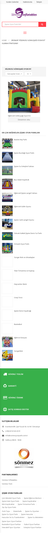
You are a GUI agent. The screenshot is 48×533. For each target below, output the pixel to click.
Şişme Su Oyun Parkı (10, 514)
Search (42, 24)
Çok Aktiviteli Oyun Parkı (11, 498)
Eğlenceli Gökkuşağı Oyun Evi (19, 116)
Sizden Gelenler (12, 2)
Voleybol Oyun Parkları (32, 527)
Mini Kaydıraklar (8, 504)
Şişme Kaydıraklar (29, 501)
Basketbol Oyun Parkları (11, 524)
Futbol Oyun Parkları (32, 524)
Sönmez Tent (7, 484)
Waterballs (17, 511)
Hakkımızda (27, 2)
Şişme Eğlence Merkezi (32, 498)
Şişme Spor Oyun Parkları (12, 521)
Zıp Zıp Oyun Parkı (9, 507)
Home (4, 40)
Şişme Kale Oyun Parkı (10, 501)
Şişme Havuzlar (27, 514)
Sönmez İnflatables (9, 480)
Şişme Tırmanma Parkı (26, 504)
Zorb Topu (6, 511)
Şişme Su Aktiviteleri (35, 517)
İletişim (39, 2)
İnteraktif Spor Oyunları (11, 527)
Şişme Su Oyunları (32, 511)
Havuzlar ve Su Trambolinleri (13, 517)
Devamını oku (24, 119)
